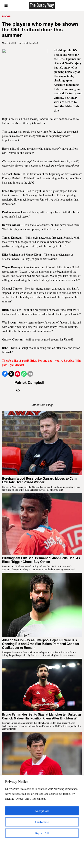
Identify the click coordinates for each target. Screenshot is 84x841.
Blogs (6, 16)
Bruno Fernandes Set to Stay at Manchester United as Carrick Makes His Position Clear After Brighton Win (42, 716)
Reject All (42, 833)
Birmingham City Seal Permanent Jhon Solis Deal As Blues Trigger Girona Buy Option (41, 560)
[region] (42, 808)
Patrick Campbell (30, 42)
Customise (42, 822)
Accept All (42, 811)
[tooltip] (5, 374)
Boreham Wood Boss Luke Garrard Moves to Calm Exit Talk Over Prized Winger (39, 480)
